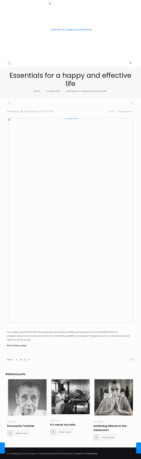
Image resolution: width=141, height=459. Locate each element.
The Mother (30, 111)
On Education (53, 91)
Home (37, 91)
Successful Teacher (21, 426)
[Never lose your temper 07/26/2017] (2, 448)
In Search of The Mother (85, 453)
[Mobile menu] (9, 63)
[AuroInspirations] (70, 29)
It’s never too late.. (63, 425)
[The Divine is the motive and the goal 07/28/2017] (138, 448)
